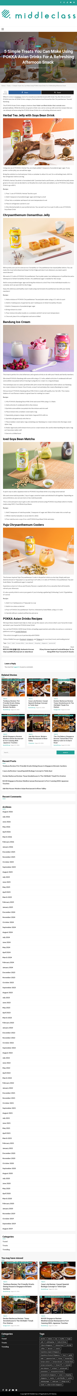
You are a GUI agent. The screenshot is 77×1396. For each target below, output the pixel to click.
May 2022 (6, 1068)
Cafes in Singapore (46, 1345)
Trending (6, 1249)
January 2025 (8, 907)
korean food (69, 1361)
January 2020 (8, 1209)
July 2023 (6, 998)
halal (13, 643)
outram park (63, 1368)
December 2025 (9, 852)
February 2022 (8, 1083)
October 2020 (8, 1163)
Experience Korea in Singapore (50, 1355)
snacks (52, 1378)
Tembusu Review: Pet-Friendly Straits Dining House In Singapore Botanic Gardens (13, 687)
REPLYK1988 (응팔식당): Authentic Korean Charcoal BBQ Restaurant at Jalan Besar (18, 649)
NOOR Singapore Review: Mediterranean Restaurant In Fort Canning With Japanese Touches (13, 723)
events (58, 1348)
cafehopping (50, 1342)
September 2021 (9, 1108)
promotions (44, 1371)
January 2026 (8, 847)
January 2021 (8, 1148)
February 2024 (8, 962)
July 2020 (6, 1178)
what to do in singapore (54, 1384)
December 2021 (9, 1093)
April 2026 (7, 832)
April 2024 (7, 952)
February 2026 (8, 842)
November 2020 (9, 1158)
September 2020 (9, 1168)
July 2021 (6, 1118)
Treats (38, 46)
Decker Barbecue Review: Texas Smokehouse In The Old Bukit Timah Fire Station (63, 687)
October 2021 (8, 1103)
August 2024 (8, 932)
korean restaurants (47, 1365)
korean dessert (57, 1361)
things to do (65, 1381)
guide (70, 1355)
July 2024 (6, 937)
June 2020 (7, 1183)
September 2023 (9, 988)
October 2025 (8, 862)
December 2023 (9, 972)
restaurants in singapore (48, 1375)
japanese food (50, 1358)
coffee (43, 1348)
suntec (70, 1378)
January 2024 (8, 967)
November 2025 (9, 857)
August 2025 (8, 872)
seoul (60, 1375)
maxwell (67, 1365)
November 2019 (9, 1213)
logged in (16, 667)
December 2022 (9, 1033)
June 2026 (7, 822)
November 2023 (9, 977)
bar (56, 1339)
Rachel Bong (6, 709)
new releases (29, 643)
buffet (62, 1339)
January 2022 (8, 1088)
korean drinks (20, 643)
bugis (69, 1339)
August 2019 (8, 1229)
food (9, 643)
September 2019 (9, 1224)
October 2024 (8, 922)
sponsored (52, 643)
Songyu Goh (32, 68)
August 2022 (8, 1053)
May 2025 (6, 887)
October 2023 (8, 982)
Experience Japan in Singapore (50, 1352)
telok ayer (55, 1381)
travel (42, 1384)
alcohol (43, 1339)
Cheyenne (31, 743)
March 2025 (7, 897)
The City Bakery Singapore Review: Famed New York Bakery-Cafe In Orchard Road (63, 723)
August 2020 (8, 1173)
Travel (5, 1241)
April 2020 (7, 1193)
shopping (37, 643)
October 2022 (8, 1043)
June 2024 (7, 942)
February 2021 (8, 1143)
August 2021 (8, 1113)
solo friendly (61, 1378)
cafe (42, 1342)
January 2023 (8, 1028)
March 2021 (7, 1138)
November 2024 (9, 917)
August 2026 (8, 812)
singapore (44, 643)
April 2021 (7, 1133)
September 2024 (9, 927)
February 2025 (8, 902)
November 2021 (9, 1098)
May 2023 (6, 1008)
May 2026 (6, 827)
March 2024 (7, 957)
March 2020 (7, 1198)
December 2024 (9, 912)
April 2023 (7, 1013)
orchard (54, 1368)
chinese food (59, 1345)
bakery (50, 1339)
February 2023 (8, 1023)
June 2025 (7, 882)
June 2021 (7, 1123)
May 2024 (6, 947)
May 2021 (6, 1128)
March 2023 (7, 1018)
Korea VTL (59, 1365)
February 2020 (8, 1203)
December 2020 (9, 1153)
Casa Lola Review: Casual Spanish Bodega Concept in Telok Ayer (38, 687)
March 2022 (7, 1078)
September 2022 (9, 1048)
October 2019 (8, 1219)
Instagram (30, 639)
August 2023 (8, 992)
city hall (68, 1345)
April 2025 (7, 892)
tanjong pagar (45, 1381)
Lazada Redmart (21, 631)
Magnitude (43, 1394)
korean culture (45, 1361)
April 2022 (7, 1073)
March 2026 (7, 837)
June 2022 (7, 1063)
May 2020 (6, 1188)
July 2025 (6, 877)
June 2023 (7, 1003)
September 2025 (9, 867)
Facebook (23, 639)
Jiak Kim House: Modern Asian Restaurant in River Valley (38, 723)
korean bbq (68, 1358)
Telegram (39, 639)
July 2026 (6, 817)
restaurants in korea (57, 1371)
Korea (60, 1358)
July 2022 (6, 1058)
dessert (50, 1348)
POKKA (18, 97)
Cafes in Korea (61, 1342)
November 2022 (9, 1038)
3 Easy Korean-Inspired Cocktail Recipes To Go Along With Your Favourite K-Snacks (56, 649)
